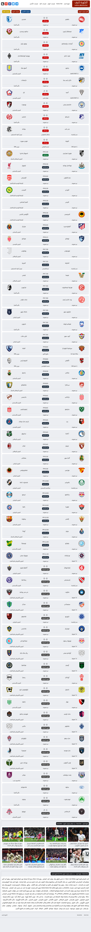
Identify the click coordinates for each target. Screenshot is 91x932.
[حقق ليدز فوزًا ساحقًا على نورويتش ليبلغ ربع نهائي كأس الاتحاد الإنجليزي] (12, 834)
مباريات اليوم (51, 4)
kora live (86, 915)
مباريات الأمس (34, 4)
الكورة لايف (4, 915)
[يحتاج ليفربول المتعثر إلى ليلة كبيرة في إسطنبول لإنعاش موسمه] (34, 855)
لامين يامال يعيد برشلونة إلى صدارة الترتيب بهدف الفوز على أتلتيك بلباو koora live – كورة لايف (12, 867)
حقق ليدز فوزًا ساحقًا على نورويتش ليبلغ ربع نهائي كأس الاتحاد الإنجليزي (12, 845)
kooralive (79, 915)
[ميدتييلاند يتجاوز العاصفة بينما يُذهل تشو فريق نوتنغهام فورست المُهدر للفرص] (56, 834)
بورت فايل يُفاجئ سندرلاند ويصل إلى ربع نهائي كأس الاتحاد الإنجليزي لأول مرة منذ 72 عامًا (79, 867)
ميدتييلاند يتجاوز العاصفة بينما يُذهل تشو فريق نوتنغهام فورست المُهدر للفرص (57, 845)
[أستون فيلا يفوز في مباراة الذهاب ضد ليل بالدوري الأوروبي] (78, 834)
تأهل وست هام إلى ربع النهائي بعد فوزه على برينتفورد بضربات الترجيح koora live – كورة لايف (57, 867)
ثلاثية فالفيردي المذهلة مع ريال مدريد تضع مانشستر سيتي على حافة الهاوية (35, 845)
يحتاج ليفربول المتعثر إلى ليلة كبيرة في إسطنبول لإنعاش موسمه (34, 866)
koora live (59, 4)
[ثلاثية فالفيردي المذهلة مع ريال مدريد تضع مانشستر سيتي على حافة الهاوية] (34, 834)
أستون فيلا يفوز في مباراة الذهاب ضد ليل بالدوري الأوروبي (79, 844)
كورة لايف (67, 4)
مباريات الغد (42, 4)
